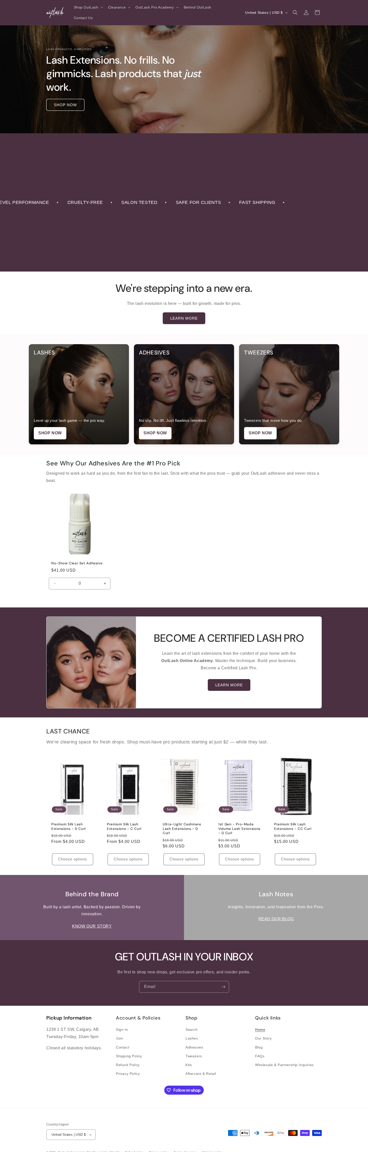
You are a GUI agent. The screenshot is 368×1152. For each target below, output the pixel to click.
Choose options (72, 859)
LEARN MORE (184, 318)
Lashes (192, 1038)
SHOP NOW (65, 105)
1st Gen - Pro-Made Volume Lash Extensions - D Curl (239, 828)
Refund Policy (128, 1065)
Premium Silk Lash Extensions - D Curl (68, 826)
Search (192, 1030)
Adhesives (194, 1047)
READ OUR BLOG (276, 919)
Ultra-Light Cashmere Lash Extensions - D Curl (182, 828)
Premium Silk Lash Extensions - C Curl (124, 826)
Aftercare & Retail (201, 1074)
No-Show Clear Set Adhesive (76, 563)
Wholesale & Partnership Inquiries (284, 1065)
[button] (88, 7)
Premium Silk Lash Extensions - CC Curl (292, 826)
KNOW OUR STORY (92, 926)
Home (260, 1030)
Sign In (122, 1030)
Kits (189, 1065)
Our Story (263, 1038)
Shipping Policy (129, 1056)
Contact (122, 1047)
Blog (259, 1047)
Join (119, 1038)
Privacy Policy (128, 1074)
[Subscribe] (223, 987)
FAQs (259, 1056)
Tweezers (194, 1056)
